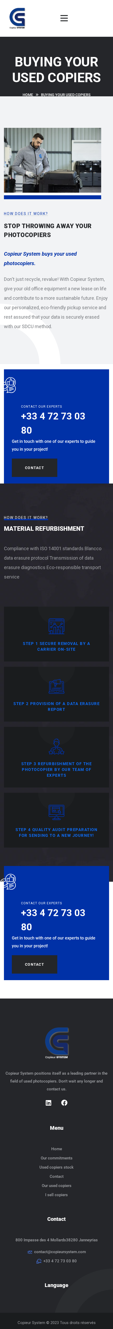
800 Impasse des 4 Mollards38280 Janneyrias (57, 1240)
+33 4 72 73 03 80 (60, 1261)
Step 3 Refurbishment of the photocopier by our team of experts (56, 769)
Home (56, 1149)
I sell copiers (56, 1195)
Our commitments (57, 1158)
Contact (34, 468)
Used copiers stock (56, 1167)
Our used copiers (56, 1185)
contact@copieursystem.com (60, 1251)
